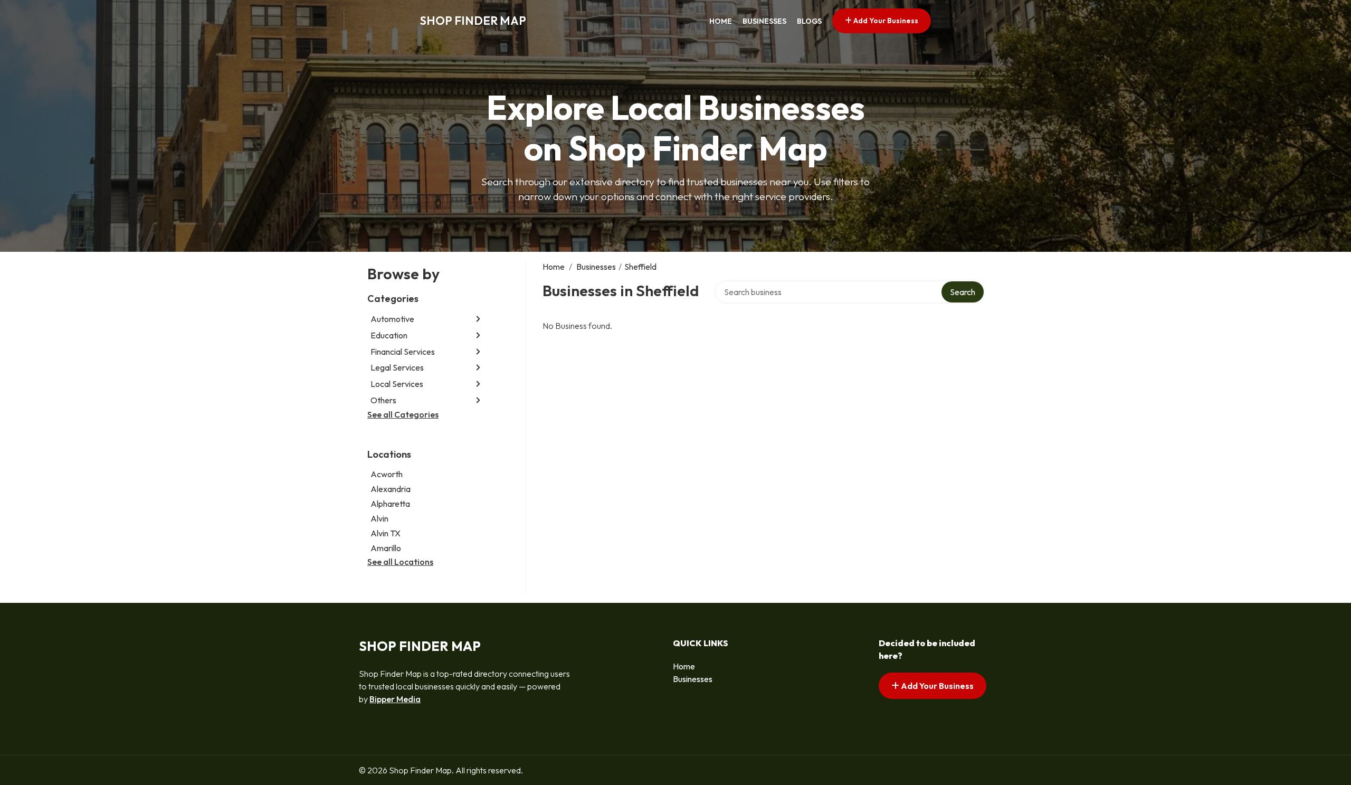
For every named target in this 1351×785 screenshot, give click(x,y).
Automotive (392, 319)
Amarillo (385, 548)
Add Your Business (885, 20)
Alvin (379, 518)
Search (962, 292)
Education (388, 335)
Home (720, 21)
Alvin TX (385, 533)
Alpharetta (390, 503)
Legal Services (397, 367)
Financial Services (402, 351)
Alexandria (390, 489)
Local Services (396, 384)
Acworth (386, 474)
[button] (478, 319)
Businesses (764, 21)
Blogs (809, 21)
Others (383, 400)
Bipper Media (395, 699)
